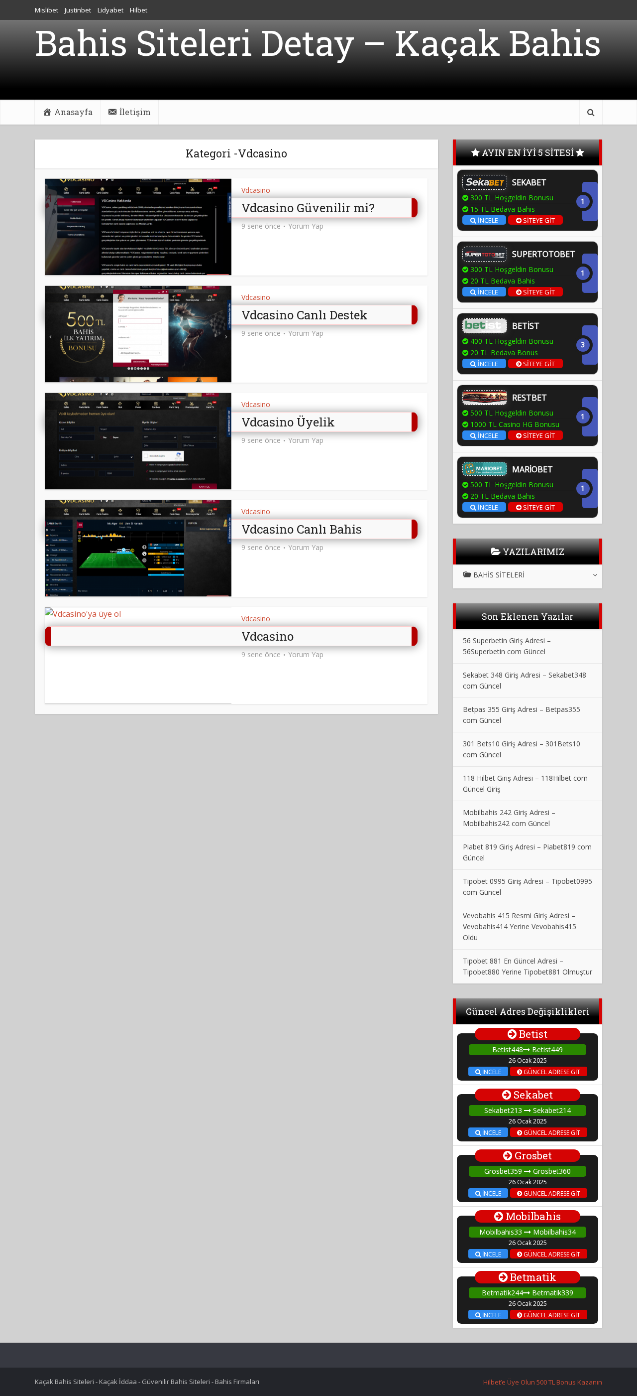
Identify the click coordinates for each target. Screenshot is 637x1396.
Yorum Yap (305, 226)
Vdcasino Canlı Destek (304, 315)
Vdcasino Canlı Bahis (301, 529)
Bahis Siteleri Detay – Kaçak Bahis (318, 42)
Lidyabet (110, 9)
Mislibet (46, 9)
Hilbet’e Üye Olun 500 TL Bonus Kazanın (542, 1382)
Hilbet (138, 9)
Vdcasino (255, 190)
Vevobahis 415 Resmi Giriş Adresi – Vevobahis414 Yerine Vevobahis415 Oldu (519, 926)
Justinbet (78, 9)
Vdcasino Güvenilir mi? (308, 208)
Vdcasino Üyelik (288, 422)
